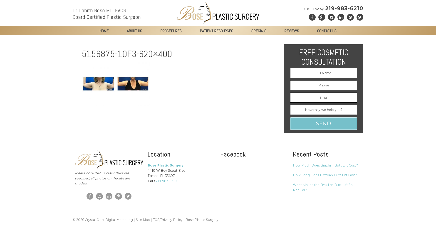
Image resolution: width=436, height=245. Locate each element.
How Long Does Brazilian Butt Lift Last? (325, 175)
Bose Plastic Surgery (202, 220)
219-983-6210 (333, 8)
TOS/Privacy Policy (168, 220)
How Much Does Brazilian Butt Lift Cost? (325, 165)
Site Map (143, 220)
